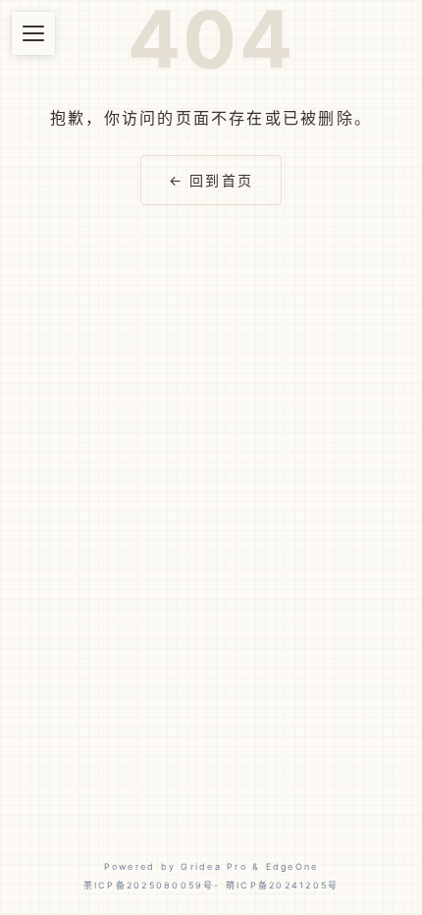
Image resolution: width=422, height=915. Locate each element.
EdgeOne (292, 866)
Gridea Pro (213, 866)
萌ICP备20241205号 (282, 885)
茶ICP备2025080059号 (149, 885)
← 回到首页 (211, 180)
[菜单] (33, 33)
